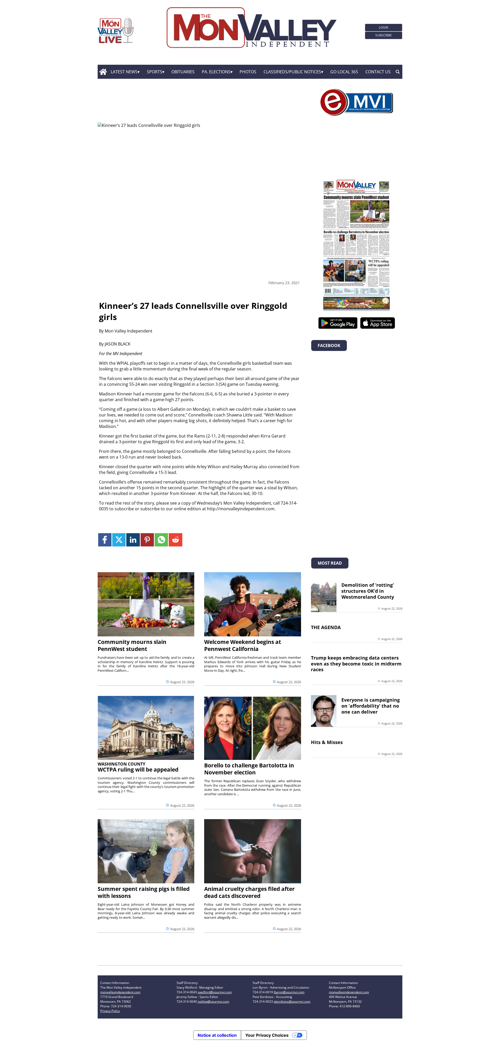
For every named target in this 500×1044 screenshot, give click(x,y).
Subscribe (383, 35)
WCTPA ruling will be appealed (138, 769)
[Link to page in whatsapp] (161, 539)
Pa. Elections (216, 72)
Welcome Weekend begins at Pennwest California (242, 645)
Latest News (124, 72)
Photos (248, 72)
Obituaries (183, 72)
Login (383, 27)
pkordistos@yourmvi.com (292, 1001)
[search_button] (397, 72)
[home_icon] (103, 72)
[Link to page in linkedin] (133, 539)
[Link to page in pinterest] (147, 539)
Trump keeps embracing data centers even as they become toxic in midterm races (356, 664)
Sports (154, 72)
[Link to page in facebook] (104, 539)
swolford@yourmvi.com (215, 992)
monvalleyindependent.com (120, 992)
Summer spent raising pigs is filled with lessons (144, 892)
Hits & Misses (327, 742)
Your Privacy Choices (267, 1035)
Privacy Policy (110, 1011)
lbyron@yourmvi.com (289, 992)
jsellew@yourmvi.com (213, 1001)
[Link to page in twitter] (119, 539)
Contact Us (378, 72)
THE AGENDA (326, 627)
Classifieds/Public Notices (292, 72)
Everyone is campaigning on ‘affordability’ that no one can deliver (370, 706)
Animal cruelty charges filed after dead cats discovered (249, 892)
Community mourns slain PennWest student (132, 645)
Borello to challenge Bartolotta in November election (249, 769)
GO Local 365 (344, 72)
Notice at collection (217, 1035)
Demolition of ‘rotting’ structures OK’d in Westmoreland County (367, 591)
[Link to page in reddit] (175, 539)
